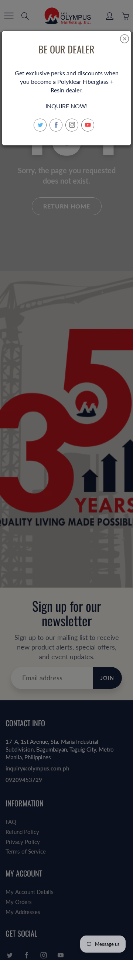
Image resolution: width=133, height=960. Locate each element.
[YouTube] (87, 124)
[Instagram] (71, 124)
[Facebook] (56, 124)
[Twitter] (40, 124)
